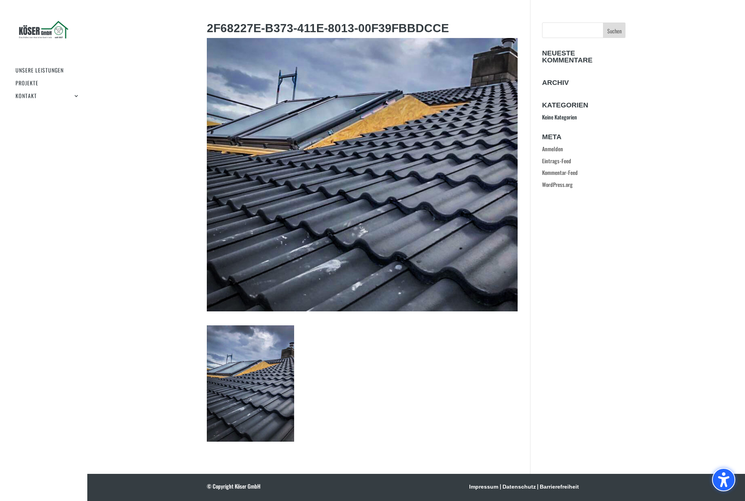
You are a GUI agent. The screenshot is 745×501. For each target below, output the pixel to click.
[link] (44, 34)
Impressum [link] (483, 487)
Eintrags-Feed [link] (556, 161)
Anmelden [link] (552, 149)
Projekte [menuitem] (27, 83)
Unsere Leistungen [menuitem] (40, 70)
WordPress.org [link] (557, 184)
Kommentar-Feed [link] (560, 172)
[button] (723, 479)
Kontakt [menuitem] (26, 96)
